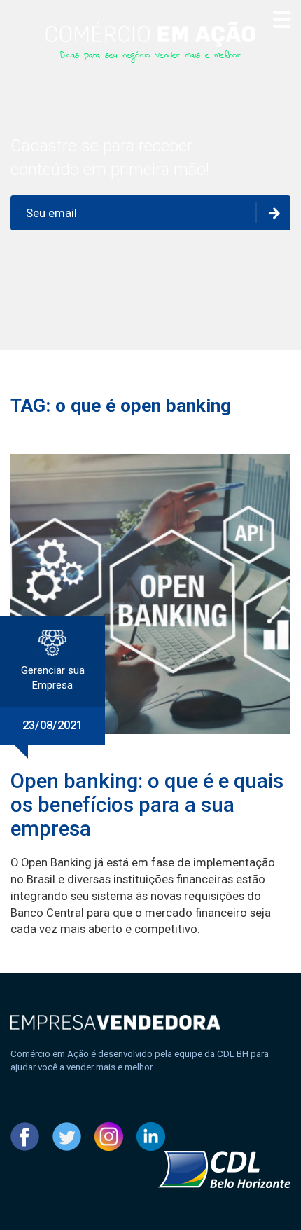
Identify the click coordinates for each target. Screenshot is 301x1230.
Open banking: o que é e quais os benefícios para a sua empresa (147, 805)
